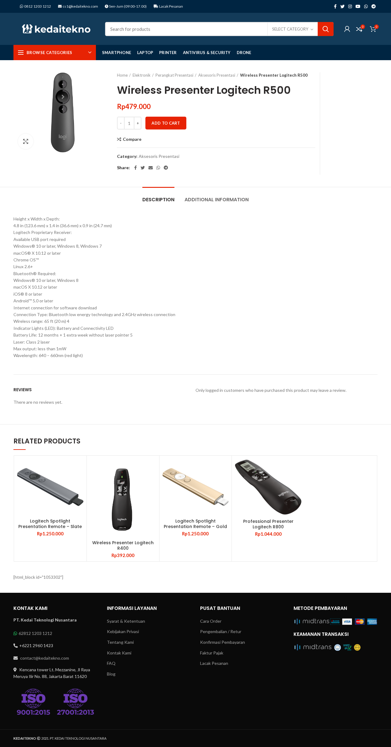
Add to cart (166, 123)
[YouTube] (358, 6)
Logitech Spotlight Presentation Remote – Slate (50, 523)
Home (122, 75)
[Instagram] (350, 6)
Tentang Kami (120, 642)
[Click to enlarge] (25, 141)
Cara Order (210, 621)
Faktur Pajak (211, 652)
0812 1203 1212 (38, 6)
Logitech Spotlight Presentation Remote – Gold (195, 523)
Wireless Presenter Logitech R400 (123, 545)
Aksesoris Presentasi (216, 75)
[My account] (347, 29)
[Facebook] (335, 6)
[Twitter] (342, 6)
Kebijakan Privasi (123, 631)
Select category (290, 29)
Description (158, 199)
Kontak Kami (119, 652)
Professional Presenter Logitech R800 (268, 524)
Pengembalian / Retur (220, 631)
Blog (111, 673)
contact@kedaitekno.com (44, 658)
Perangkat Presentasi (174, 75)
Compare (132, 139)
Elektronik (142, 75)
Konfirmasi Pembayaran (222, 642)
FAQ (111, 663)
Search (326, 29)
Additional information (217, 199)
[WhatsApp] (366, 6)
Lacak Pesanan (171, 6)
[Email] (151, 168)
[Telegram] (374, 6)
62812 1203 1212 (35, 633)
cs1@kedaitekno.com (80, 6)
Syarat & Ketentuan (126, 621)
